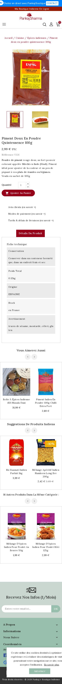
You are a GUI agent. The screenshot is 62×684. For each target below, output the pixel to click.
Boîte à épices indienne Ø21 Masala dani (16, 401)
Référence (8, 154)
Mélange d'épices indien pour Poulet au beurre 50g (16, 547)
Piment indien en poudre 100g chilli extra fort (45, 403)
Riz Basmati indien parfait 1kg (16, 471)
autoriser (39, 671)
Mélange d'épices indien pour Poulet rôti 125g (45, 547)
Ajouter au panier (18, 193)
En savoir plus (51, 664)
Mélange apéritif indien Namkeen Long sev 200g (45, 473)
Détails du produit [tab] (30, 233)
